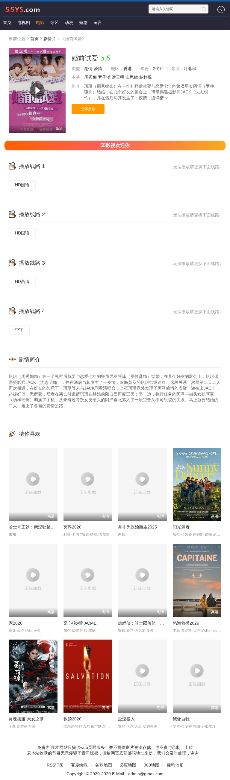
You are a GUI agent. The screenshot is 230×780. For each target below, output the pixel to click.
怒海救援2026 (186, 623)
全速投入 (126, 719)
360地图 (151, 765)
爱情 (98, 68)
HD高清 (22, 281)
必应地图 (127, 765)
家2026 (15, 623)
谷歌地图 (103, 765)
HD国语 (22, 184)
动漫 (69, 22)
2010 (158, 68)
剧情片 (49, 38)
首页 (7, 22)
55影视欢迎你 (115, 145)
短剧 (83, 22)
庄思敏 (131, 77)
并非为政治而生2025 (137, 527)
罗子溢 (104, 77)
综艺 (54, 22)
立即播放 (88, 109)
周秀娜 (90, 77)
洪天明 (118, 77)
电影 (40, 22)
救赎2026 (72, 719)
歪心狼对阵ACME (79, 623)
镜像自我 (181, 719)
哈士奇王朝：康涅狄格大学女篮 (38, 527)
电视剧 (23, 22)
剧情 (88, 68)
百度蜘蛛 (79, 765)
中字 (19, 329)
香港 (127, 68)
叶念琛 (190, 68)
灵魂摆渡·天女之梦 (26, 719)
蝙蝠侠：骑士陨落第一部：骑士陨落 (151, 623)
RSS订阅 (55, 765)
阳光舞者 (181, 527)
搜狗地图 (175, 765)
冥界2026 (72, 527)
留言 (97, 22)
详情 (159, 98)
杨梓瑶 (145, 77)
